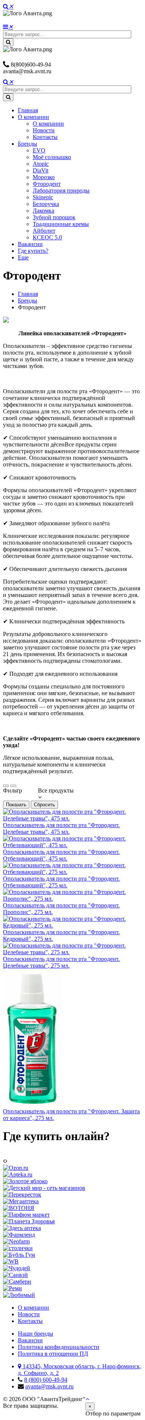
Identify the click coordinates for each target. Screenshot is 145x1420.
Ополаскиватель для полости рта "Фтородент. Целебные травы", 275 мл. (61, 962)
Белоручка (46, 204)
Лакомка (43, 210)
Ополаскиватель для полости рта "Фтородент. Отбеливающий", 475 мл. (61, 855)
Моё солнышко (52, 157)
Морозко (44, 177)
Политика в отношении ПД (53, 1353)
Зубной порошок (54, 217)
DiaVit (40, 170)
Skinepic (43, 197)
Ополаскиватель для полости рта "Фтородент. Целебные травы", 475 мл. (61, 828)
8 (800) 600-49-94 (45, 1380)
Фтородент (47, 184)
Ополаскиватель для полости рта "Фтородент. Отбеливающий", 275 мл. (61, 881)
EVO (39, 150)
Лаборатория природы (61, 190)
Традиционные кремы (61, 224)
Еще (23, 257)
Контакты (45, 137)
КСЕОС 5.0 (47, 237)
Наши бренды (35, 1333)
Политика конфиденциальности (58, 1347)
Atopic (41, 164)
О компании (33, 117)
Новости (44, 130)
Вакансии (30, 244)
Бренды (27, 144)
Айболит (44, 230)
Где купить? (33, 251)
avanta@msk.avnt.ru (27, 71)
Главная (28, 110)
